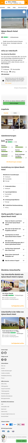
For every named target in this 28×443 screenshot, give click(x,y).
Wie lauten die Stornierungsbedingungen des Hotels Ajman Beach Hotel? (14, 242)
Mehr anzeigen (8, 83)
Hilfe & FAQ (3, 383)
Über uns (3, 365)
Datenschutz (4, 411)
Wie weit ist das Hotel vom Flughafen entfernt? (13, 229)
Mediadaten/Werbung (6, 375)
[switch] (3, 441)
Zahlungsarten (4, 386)
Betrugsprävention (5, 398)
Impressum (3, 409)
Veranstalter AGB (5, 406)
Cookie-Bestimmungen (6, 370)
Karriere (3, 368)
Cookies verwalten (5, 373)
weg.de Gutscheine (5, 388)
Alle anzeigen (5, 74)
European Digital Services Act (8, 414)
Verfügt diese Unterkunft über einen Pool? (12, 249)
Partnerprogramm (5, 393)
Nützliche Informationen (6, 396)
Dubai (8, 7)
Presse (2, 378)
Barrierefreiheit (4, 416)
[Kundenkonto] (26, 2)
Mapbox (17, 87)
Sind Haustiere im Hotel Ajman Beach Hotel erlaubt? (13, 235)
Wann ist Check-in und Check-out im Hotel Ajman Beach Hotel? (13, 222)
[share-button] (24, 12)
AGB (2, 404)
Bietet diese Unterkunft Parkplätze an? (12, 255)
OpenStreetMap (23, 87)
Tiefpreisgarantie (5, 391)
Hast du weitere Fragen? (12, 260)
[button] (14, 19)
